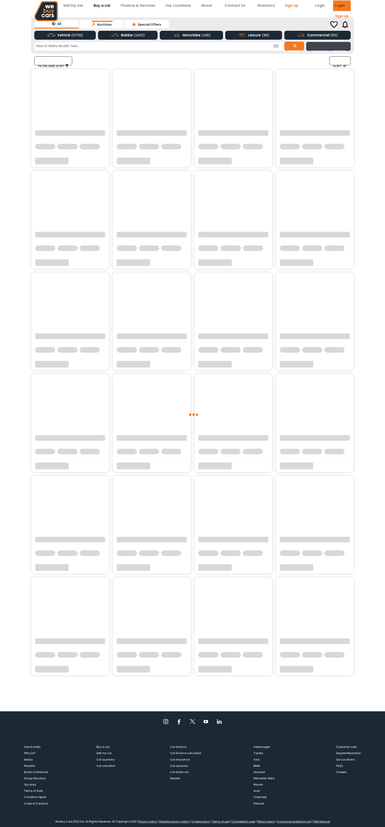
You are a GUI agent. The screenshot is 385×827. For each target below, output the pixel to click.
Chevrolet (260, 797)
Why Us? (30, 753)
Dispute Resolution (348, 753)
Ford (257, 759)
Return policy (266, 821)
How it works (32, 747)
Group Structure (34, 778)
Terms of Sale (33, 791)
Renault (259, 803)
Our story (30, 784)
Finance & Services (138, 5)
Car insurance (180, 759)
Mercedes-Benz (264, 778)
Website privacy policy (174, 821)
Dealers (175, 778)
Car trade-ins (179, 772)
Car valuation (105, 766)
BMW (257, 766)
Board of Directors (36, 772)
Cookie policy (201, 821)
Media (28, 759)
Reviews (29, 766)
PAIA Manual (321, 821)
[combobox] (151, 46)
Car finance (178, 747)
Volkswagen (262, 747)
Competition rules (243, 821)
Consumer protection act (294, 821)
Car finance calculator (185, 753)
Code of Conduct (36, 803)
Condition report (35, 797)
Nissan (258, 784)
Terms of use (220, 821)
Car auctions (105, 759)
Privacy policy (147, 821)
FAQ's (339, 766)
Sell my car (73, 5)
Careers (341, 772)
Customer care (346, 747)
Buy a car (102, 5)
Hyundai (259, 772)
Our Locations (178, 5)
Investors (266, 5)
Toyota (258, 753)
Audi (257, 791)
